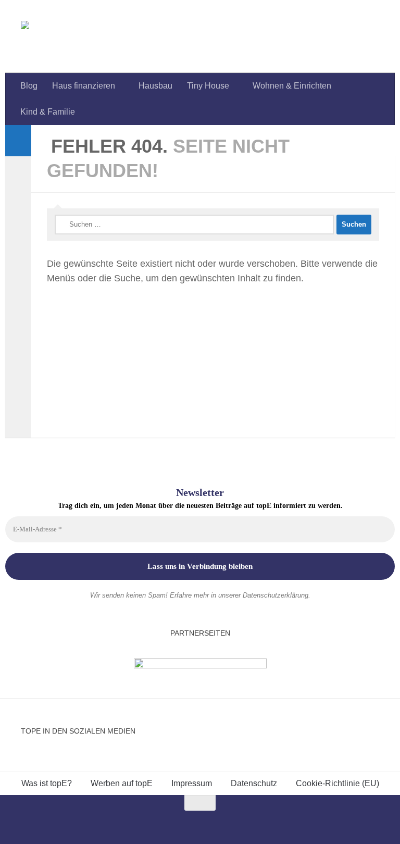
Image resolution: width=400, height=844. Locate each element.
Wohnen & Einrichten (292, 85)
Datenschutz (254, 783)
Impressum (191, 783)
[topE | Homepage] (49, 36)
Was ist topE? (46, 783)
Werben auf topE (122, 783)
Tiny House (208, 85)
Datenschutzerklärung (275, 595)
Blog (29, 85)
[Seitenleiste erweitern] (18, 140)
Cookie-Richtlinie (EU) (337, 783)
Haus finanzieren (83, 85)
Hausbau (155, 85)
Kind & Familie (47, 111)
